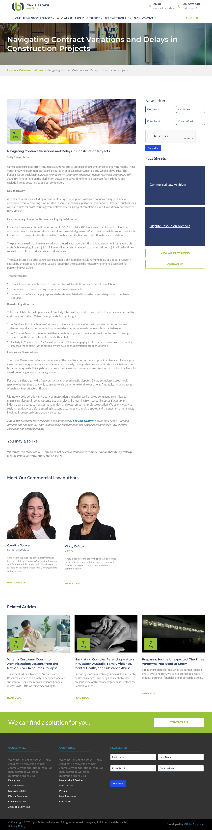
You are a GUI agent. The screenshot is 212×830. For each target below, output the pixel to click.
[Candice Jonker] (33, 513)
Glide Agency (194, 824)
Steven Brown (83, 420)
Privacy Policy (16, 826)
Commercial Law (44, 477)
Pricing (63, 790)
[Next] (111, 536)
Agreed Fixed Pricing (19, 806)
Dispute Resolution (18, 796)
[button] (53, 18)
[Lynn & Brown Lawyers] (30, 6)
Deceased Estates (17, 790)
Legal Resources (67, 796)
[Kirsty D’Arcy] (91, 513)
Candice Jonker (19, 545)
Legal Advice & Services (71, 780)
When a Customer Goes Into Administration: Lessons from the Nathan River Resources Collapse (32, 664)
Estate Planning (16, 785)
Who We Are (66, 785)
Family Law (14, 780)
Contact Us (65, 801)
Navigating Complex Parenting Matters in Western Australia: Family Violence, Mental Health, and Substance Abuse (104, 664)
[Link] (150, 6)
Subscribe (153, 148)
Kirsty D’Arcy (74, 546)
